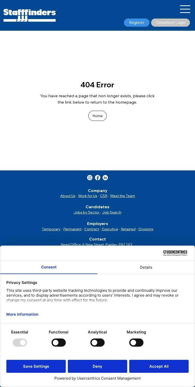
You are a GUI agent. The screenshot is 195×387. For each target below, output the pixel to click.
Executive (110, 229)
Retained (128, 229)
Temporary (51, 229)
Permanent (72, 229)
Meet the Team (122, 196)
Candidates (97, 206)
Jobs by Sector (87, 212)
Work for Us (87, 196)
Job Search (111, 212)
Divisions (145, 229)
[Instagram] (89, 177)
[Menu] (185, 9)
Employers (97, 223)
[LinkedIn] (105, 177)
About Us (67, 196)
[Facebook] (97, 177)
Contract (91, 229)
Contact (97, 238)
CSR (103, 196)
